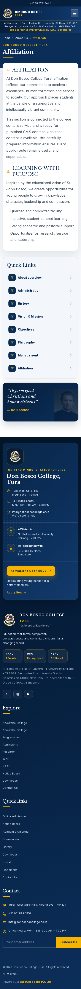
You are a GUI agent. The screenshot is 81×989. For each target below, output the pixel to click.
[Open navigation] (74, 13)
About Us (21, 38)
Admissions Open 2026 (28, 570)
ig (17, 694)
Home (7, 38)
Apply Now (14, 592)
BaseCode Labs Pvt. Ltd (35, 981)
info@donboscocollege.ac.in (30, 512)
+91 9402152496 (40, 3)
